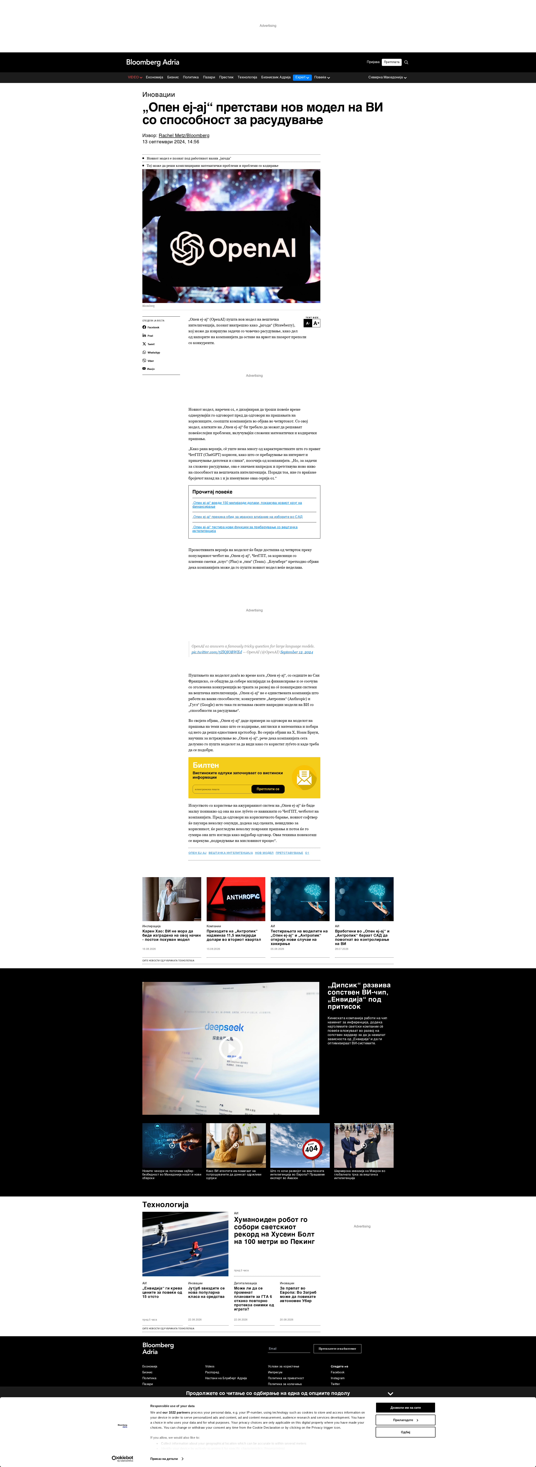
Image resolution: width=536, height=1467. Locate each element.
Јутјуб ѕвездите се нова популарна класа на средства (206, 1293)
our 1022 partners (176, 1412)
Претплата (391, 62)
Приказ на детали (164, 1459)
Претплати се (268, 789)
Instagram (338, 1378)
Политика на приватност (286, 1378)
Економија (154, 77)
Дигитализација (245, 1283)
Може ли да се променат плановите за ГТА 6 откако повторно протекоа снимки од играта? (254, 1299)
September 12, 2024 (296, 652)
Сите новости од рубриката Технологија (168, 961)
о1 (307, 853)
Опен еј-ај (197, 853)
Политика (191, 77)
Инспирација (151, 926)
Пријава (373, 62)
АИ (273, 926)
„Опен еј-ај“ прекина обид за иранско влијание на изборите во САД (247, 517)
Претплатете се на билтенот (337, 1348)
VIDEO (133, 77)
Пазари (209, 77)
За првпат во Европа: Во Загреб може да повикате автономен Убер (298, 1295)
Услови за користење (283, 1366)
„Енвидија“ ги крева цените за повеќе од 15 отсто (162, 1293)
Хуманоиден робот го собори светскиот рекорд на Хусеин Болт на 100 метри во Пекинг (274, 1231)
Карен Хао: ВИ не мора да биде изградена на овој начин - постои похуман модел (171, 936)
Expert (300, 77)
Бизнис (173, 77)
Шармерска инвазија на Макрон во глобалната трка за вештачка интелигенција (359, 1175)
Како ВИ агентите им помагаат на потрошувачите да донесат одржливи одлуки (233, 1175)
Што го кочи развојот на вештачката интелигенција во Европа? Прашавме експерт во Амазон (297, 1175)
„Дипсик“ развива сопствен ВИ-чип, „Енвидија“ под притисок (359, 996)
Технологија (247, 77)
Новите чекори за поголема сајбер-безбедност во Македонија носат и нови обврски (171, 1175)
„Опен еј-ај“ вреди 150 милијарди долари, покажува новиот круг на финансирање (247, 505)
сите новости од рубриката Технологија (168, 1329)
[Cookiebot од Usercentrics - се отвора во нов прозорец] (122, 1459)
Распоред (212, 1372)
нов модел (264, 853)
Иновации (195, 1283)
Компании (214, 926)
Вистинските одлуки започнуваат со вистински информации (238, 775)
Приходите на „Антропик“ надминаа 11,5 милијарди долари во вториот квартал (234, 936)
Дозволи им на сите (405, 1407)
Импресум (275, 1372)
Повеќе (320, 77)
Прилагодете (403, 1420)
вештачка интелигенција (231, 853)
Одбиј (405, 1432)
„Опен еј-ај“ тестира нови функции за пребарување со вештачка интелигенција (245, 529)
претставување (289, 853)
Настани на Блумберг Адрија (226, 1378)
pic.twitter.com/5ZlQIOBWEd (217, 652)
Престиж (226, 77)
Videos (210, 1366)
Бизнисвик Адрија (276, 77)
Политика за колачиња (285, 1384)
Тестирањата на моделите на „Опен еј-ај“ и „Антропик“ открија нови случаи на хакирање (299, 938)
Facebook (337, 1372)
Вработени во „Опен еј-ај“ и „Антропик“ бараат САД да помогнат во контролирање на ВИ (362, 938)
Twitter (335, 1384)
